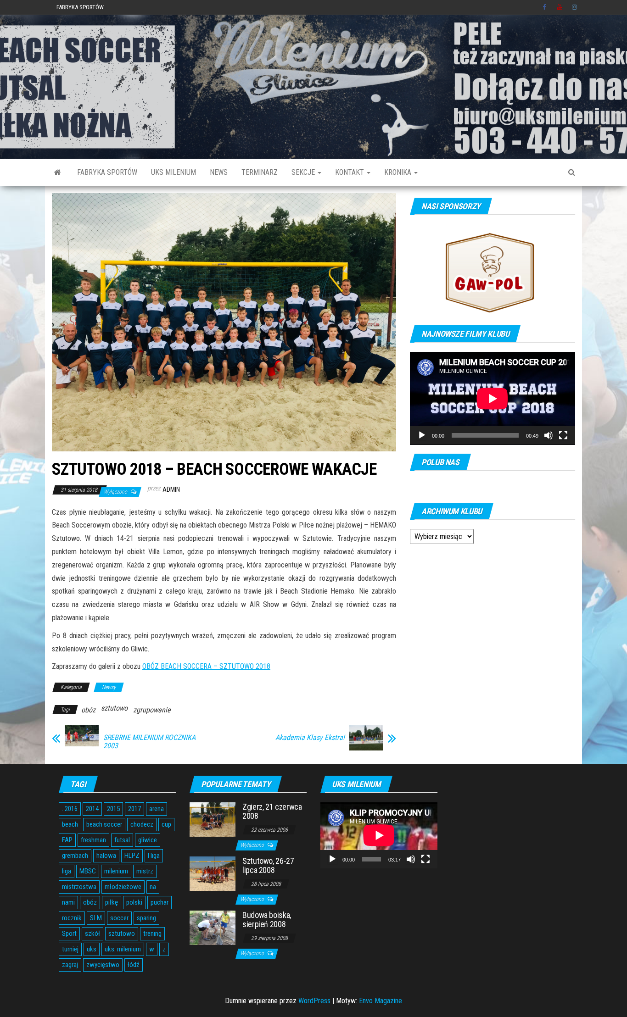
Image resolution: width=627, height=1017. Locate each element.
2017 (134, 809)
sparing (146, 918)
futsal (122, 840)
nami (68, 902)
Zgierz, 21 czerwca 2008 (272, 811)
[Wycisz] (548, 435)
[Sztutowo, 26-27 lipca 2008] (212, 873)
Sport (69, 933)
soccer (119, 918)
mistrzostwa (79, 887)
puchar (159, 902)
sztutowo (114, 708)
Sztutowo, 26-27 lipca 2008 (268, 865)
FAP (67, 840)
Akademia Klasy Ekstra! (310, 738)
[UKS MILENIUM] (57, 172)
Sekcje (304, 172)
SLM (96, 918)
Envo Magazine (380, 1000)
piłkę (111, 902)
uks (91, 949)
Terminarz (259, 172)
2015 (113, 809)
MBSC (87, 871)
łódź (134, 965)
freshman (93, 840)
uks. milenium (123, 949)
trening (152, 933)
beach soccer (104, 824)
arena (156, 809)
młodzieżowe (123, 887)
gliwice (147, 840)
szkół (92, 933)
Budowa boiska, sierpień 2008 (266, 919)
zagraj (70, 965)
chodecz (141, 824)
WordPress (314, 1000)
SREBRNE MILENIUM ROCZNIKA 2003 (149, 742)
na (153, 887)
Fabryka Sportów (80, 7)
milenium (116, 871)
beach (70, 824)
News (219, 172)
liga (66, 871)
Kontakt (350, 172)
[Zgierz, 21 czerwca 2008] (212, 819)
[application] (492, 398)
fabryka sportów (107, 172)
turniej (70, 949)
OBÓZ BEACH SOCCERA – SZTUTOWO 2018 (206, 666)
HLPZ (132, 855)
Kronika (398, 172)
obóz (88, 710)
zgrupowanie (152, 710)
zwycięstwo (102, 965)
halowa (106, 855)
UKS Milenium (173, 172)
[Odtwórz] (421, 435)
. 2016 (70, 809)
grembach (75, 855)
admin (171, 489)
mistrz (144, 871)
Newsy (109, 687)
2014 (92, 809)
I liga (154, 855)
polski (134, 902)
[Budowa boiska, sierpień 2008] (212, 927)
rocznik (72, 918)
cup (166, 824)
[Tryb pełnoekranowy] (563, 435)
